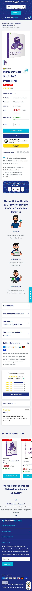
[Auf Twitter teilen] (24, 152)
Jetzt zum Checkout (16, 136)
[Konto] (26, 18)
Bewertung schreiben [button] (16, 394)
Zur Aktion (16, 12)
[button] (7, 88)
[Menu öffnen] (2, 17)
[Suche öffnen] (22, 18)
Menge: (5, 124)
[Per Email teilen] (27, 152)
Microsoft (6, 458)
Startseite (4, 23)
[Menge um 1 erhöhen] (24, 124)
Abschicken (7, 564)
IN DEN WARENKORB (16, 130)
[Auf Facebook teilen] (18, 152)
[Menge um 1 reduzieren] (15, 124)
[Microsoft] (16, 68)
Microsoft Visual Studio (8, 25)
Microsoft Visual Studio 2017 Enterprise (11, 462)
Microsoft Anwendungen (14, 23)
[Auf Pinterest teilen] (21, 152)
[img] (6, 410)
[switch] (28, 589)
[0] (29, 17)
